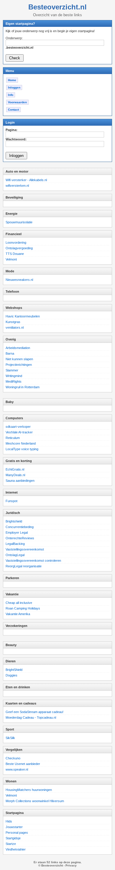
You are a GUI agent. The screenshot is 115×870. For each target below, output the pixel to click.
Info (10, 94)
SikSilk (10, 738)
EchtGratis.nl (15, 469)
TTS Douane (15, 253)
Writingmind (14, 376)
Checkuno (13, 758)
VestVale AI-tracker (19, 432)
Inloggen (14, 87)
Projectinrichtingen (19, 364)
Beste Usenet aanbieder (23, 764)
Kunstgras (13, 322)
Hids (9, 821)
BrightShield (14, 669)
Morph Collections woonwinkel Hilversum (35, 801)
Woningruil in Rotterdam (23, 387)
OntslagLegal (15, 555)
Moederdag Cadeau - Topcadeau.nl (31, 717)
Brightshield (14, 521)
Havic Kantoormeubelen (23, 316)
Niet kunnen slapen (19, 359)
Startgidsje (13, 838)
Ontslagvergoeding (19, 248)
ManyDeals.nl (15, 475)
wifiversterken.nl (17, 185)
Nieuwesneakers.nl (19, 279)
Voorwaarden (17, 102)
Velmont (11, 259)
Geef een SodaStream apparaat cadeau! (34, 712)
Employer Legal (17, 532)
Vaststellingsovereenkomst (25, 549)
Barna (10, 353)
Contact (13, 109)
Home (12, 80)
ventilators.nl (15, 327)
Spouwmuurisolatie (19, 222)
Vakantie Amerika (18, 614)
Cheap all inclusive (19, 602)
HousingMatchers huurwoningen (29, 790)
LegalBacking (15, 543)
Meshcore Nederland (21, 443)
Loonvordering (16, 242)
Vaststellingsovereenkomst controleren (33, 560)
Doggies (11, 675)
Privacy (71, 865)
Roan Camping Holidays (23, 608)
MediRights (14, 381)
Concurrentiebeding (20, 527)
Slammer (12, 370)
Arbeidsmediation (18, 348)
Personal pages (17, 832)
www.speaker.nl (17, 769)
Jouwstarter (14, 827)
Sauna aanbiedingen (20, 480)
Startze (11, 844)
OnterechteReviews (20, 538)
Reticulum (13, 438)
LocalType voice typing (22, 449)
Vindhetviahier (16, 849)
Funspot (11, 501)
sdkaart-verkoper (18, 426)
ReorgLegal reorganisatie (24, 566)
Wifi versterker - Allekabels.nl (26, 180)
